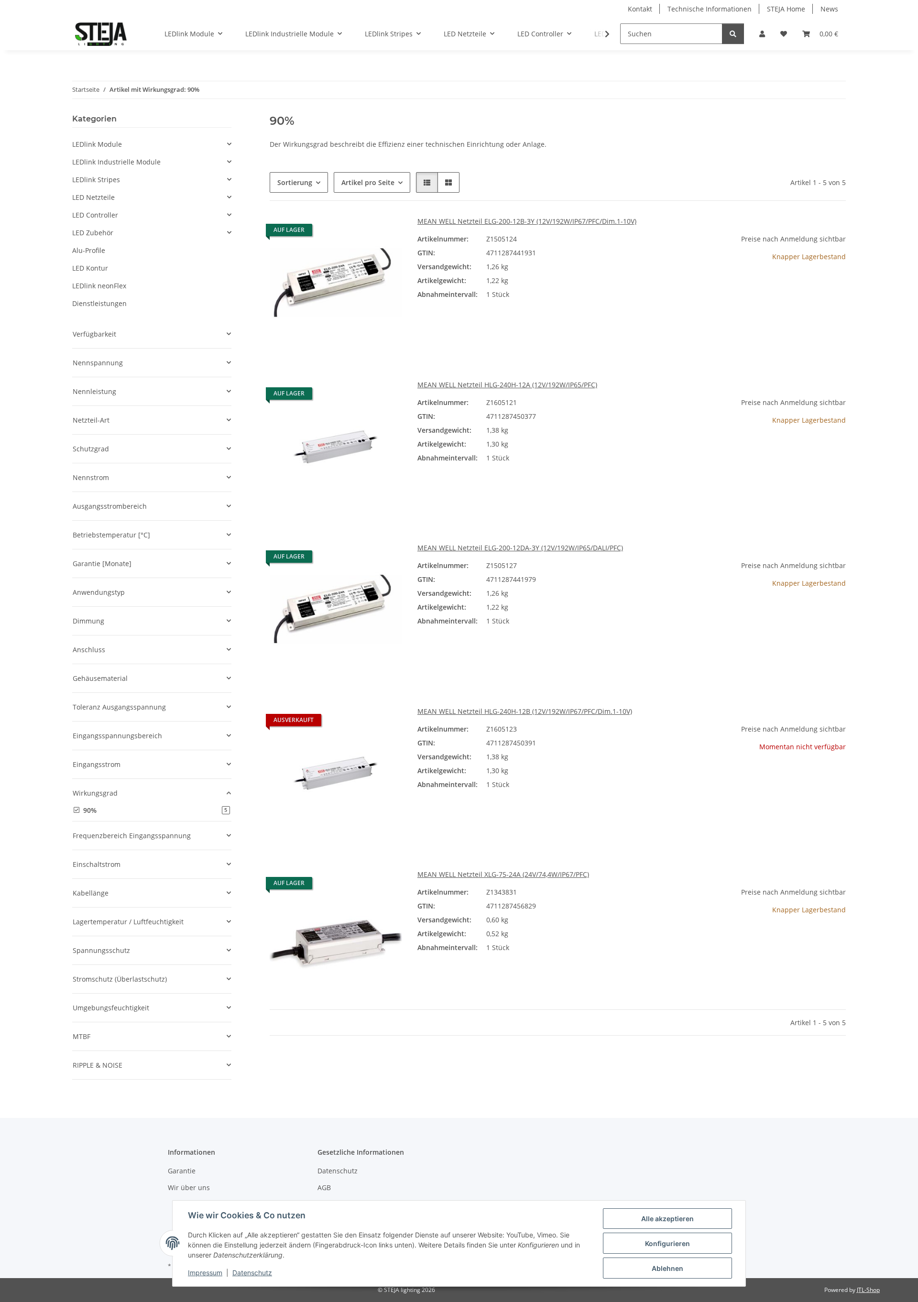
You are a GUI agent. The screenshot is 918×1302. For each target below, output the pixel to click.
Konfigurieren (667, 1243)
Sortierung (294, 182)
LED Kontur (90, 268)
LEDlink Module (97, 144)
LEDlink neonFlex (99, 285)
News (829, 8)
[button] (762, 33)
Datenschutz (252, 1273)
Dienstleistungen (99, 303)
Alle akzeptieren (667, 1218)
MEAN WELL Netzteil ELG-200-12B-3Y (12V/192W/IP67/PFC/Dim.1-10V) (526, 221)
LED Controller (95, 214)
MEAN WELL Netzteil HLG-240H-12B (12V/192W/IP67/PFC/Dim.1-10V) (524, 711)
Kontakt (640, 8)
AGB (324, 1187)
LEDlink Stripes (96, 179)
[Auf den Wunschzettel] (385, 232)
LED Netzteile (93, 197)
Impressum (205, 1273)
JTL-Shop (868, 1290)
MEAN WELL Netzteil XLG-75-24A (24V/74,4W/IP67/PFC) (503, 874)
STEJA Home (786, 8)
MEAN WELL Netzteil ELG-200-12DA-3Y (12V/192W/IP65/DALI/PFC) (520, 547)
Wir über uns (189, 1187)
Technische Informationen (709, 8)
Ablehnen (667, 1268)
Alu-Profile (88, 250)
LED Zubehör (92, 232)
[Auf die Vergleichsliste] (361, 232)
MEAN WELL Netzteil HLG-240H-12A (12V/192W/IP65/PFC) (507, 384)
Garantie (182, 1170)
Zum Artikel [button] (779, 287)
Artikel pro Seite (367, 182)
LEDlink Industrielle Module (116, 161)
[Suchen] (733, 33)
